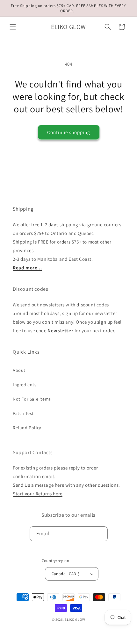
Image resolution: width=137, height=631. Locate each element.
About (19, 370)
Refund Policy (27, 428)
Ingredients (25, 384)
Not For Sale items (32, 399)
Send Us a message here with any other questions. (66, 485)
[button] (13, 27)
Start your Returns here (37, 494)
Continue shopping (68, 132)
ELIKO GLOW (75, 619)
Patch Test (23, 413)
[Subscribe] (100, 533)
